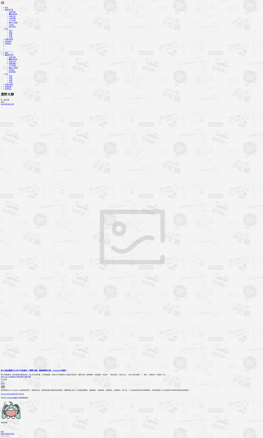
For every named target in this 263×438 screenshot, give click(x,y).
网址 (2, 434)
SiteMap (8, 394)
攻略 (10, 33)
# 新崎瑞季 (19, 377)
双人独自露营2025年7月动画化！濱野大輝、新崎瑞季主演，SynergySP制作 (33, 370)
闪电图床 (14, 398)
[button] (2, 432)
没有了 (3, 383)
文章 (5, 434)
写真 (10, 37)
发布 (2, 104)
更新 (5, 104)
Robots (3, 394)
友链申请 (14, 394)
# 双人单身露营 (9, 377)
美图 (10, 35)
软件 (9, 434)
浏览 (9, 104)
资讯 (10, 31)
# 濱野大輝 (27, 377)
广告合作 (20, 394)
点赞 (12, 104)
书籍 (12, 434)
